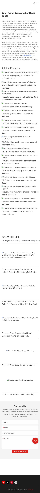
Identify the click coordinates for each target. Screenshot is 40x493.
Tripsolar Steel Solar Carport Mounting (18, 365)
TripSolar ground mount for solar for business (17, 115)
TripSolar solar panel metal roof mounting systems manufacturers (20, 98)
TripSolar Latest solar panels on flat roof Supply (19, 181)
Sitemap (30, 489)
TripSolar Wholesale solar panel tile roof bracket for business (19, 162)
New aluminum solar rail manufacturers (18, 152)
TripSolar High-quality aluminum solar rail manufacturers (19, 143)
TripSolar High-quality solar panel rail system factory (17, 76)
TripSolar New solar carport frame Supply (20, 123)
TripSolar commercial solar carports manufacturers (17, 212)
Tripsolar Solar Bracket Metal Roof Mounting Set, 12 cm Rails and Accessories (16, 334)
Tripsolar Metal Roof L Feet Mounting (18, 394)
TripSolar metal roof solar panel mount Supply (18, 131)
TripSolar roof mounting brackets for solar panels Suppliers (20, 193)
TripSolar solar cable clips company (17, 107)
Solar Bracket (27, 55)
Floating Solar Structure (10, 241)
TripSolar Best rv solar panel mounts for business (19, 171)
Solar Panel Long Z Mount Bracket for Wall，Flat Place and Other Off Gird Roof (19, 302)
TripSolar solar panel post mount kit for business (19, 203)
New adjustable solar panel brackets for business (19, 86)
